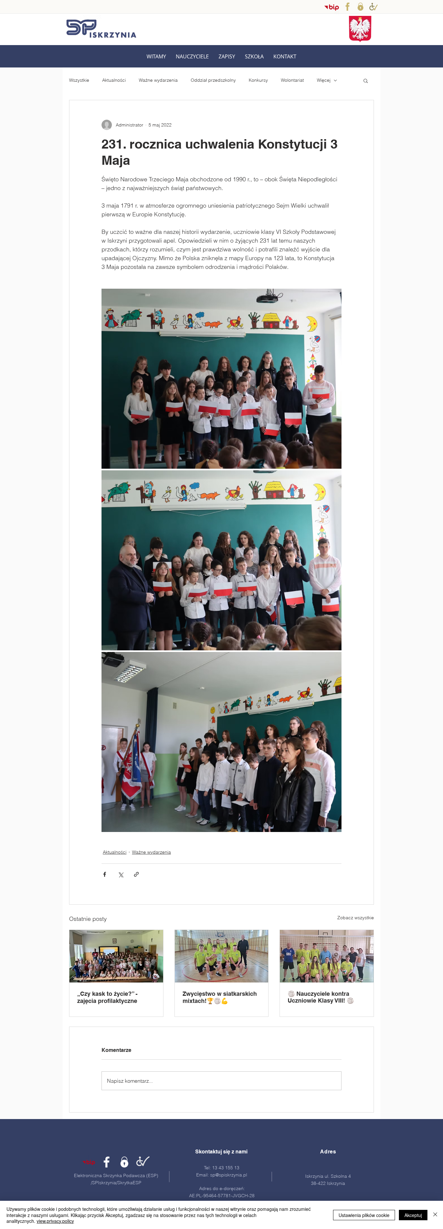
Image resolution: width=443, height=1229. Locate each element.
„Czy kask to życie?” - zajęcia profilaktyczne (107, 997)
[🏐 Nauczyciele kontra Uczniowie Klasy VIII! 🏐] (327, 956)
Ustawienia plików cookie (364, 1215)
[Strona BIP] (88, 1162)
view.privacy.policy (55, 1221)
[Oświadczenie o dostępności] (373, 7)
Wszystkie (79, 80)
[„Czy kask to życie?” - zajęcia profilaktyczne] (116, 956)
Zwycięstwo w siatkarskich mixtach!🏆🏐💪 (220, 997)
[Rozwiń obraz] (221, 379)
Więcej (323, 80)
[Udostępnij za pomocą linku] (136, 874)
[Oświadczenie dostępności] (142, 1162)
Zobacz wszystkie (355, 918)
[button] (192, 56)
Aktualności (114, 80)
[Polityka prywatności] (360, 7)
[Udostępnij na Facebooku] (105, 874)
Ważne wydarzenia (158, 80)
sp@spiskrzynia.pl (228, 1175)
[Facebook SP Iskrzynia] (347, 7)
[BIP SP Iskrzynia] (331, 7)
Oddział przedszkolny (213, 80)
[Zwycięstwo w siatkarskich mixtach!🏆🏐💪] (222, 956)
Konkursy (258, 80)
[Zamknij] (435, 1215)
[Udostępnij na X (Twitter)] (120, 874)
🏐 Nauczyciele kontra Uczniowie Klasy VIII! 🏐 (321, 997)
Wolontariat (292, 80)
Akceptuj (413, 1215)
